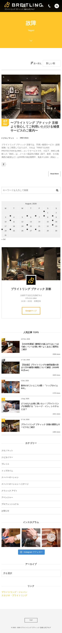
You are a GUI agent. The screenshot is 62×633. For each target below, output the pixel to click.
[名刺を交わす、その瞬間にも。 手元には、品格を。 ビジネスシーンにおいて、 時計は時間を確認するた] (11, 537)
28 (39, 231)
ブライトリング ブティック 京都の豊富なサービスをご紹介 (40, 425)
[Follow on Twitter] (30, 6)
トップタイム (7, 471)
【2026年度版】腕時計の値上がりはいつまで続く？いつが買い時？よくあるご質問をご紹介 (40, 346)
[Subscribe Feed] (42, 6)
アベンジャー (7, 497)
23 (56, 226)
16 (56, 222)
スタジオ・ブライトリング (14, 595)
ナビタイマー (7, 457)
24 (5, 231)
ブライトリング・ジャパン (14, 592)
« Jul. (4, 239)
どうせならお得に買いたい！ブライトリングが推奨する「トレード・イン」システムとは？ (40, 406)
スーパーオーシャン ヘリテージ (15, 484)
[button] (56, 6)
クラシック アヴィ (9, 491)
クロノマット (8, 138)
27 (31, 231)
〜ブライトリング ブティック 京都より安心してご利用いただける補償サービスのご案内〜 (35, 126)
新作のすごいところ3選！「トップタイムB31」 (39, 386)
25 (14, 231)
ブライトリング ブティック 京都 (31, 288)
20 (31, 226)
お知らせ (5, 511)
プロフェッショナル (10, 504)
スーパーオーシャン (10, 477)
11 (14, 222)
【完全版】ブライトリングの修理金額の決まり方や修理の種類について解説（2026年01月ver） (40, 367)
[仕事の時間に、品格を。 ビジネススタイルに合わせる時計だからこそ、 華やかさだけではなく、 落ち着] (31, 537)
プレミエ (5, 464)
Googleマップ (31, 311)
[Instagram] (36, 6)
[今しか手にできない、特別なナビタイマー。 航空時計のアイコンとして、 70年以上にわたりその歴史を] (51, 537)
